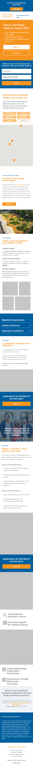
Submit (16, 83)
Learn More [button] (16, 53)
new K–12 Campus (20, 184)
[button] (12, 141)
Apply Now (16, 9)
